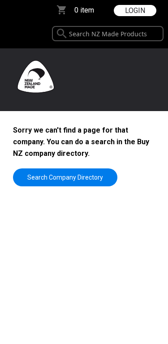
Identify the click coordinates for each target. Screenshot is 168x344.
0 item (84, 10)
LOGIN (135, 10)
